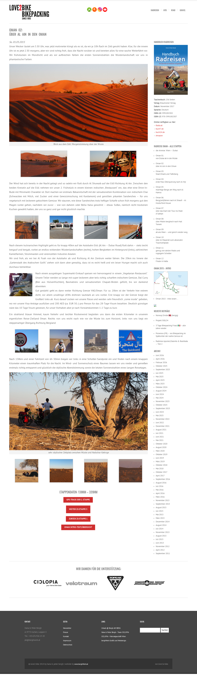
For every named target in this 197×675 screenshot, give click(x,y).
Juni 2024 (160, 394)
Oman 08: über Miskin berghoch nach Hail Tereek (169, 222)
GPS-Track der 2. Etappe (78, 499)
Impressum (67, 641)
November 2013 (162, 532)
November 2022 (162, 419)
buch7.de (160, 129)
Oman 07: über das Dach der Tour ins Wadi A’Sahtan (169, 211)
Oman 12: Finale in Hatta (162, 260)
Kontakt (66, 636)
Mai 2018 (159, 468)
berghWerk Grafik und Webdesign (113, 641)
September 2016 (163, 479)
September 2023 (163, 408)
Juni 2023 (160, 412)
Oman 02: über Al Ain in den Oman (166, 165)
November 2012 (162, 546)
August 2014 (161, 525)
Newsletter (67, 628)
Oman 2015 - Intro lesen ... (167, 299)
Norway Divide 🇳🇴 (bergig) (167, 315)
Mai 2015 (159, 514)
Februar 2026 (161, 362)
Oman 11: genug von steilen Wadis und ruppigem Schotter (168, 251)
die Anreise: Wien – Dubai (167, 150)
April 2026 (160, 359)
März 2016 (160, 497)
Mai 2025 (159, 376)
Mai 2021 (159, 440)
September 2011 (163, 553)
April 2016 (160, 493)
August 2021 (161, 429)
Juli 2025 (159, 373)
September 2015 (163, 504)
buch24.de (160, 132)
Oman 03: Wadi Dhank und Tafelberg (167, 172)
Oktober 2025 (161, 366)
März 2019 (160, 461)
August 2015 (161, 507)
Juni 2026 (160, 355)
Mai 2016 (159, 490)
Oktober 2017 (161, 472)
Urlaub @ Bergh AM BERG (111, 628)
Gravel (182, 10)
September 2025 (163, 369)
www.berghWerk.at (81, 664)
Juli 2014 (159, 529)
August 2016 (161, 483)
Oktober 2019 (161, 454)
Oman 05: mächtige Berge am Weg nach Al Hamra (169, 190)
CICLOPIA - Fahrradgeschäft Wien (113, 636)
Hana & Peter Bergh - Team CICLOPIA (115, 632)
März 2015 (160, 518)
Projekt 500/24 (162, 320)
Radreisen (155, 10)
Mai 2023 (159, 415)
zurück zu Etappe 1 (78, 519)
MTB (165, 10)
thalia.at (159, 125)
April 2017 (160, 475)
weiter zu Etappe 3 (78, 509)
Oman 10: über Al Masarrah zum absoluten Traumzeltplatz (169, 240)
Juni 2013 (160, 543)
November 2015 (162, 500)
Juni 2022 (160, 422)
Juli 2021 (159, 433)
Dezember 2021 (162, 426)
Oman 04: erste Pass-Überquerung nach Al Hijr (171, 180)
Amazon (159, 135)
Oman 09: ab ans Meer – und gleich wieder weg (171, 231)
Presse (65, 632)
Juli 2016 (159, 486)
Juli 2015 (159, 511)
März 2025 (160, 383)
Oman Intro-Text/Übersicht (78, 527)
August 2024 (161, 391)
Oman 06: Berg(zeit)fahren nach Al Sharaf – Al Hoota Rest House (171, 200)
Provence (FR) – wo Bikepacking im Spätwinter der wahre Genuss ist (171, 335)
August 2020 (161, 447)
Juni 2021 (160, 437)
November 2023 (162, 401)
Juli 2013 (159, 539)
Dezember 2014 (162, 521)
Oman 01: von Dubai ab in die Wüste (166, 157)
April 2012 (160, 550)
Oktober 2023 (161, 405)
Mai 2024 (159, 398)
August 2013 (161, 536)
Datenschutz (67, 645)
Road (173, 10)
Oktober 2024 (161, 387)
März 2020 (160, 451)
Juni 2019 (160, 458)
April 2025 (160, 380)
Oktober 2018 (161, 465)
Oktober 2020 (161, 444)
